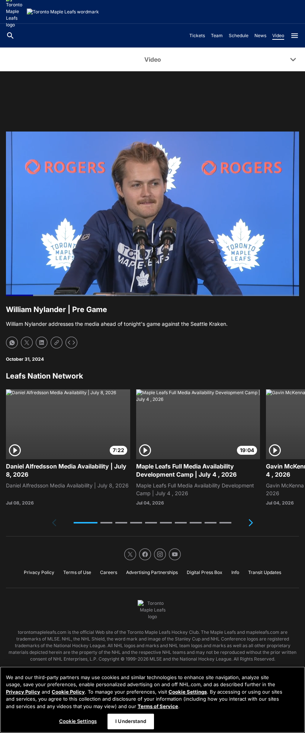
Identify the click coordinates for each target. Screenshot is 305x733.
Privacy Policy (23, 692)
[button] (85, 522)
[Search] (10, 35)
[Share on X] (27, 342)
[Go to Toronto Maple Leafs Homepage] (63, 12)
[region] (152, 699)
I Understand (130, 721)
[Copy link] (56, 342)
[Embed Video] (71, 342)
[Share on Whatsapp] (12, 342)
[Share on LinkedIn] (42, 342)
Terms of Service (158, 706)
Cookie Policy (68, 692)
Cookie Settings (187, 692)
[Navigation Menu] (294, 35)
